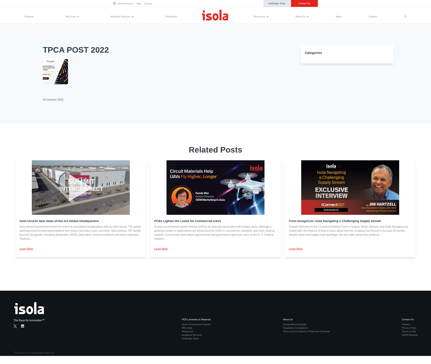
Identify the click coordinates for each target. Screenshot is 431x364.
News (339, 16)
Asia (138, 3)
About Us (300, 16)
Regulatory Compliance (295, 327)
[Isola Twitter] (15, 326)
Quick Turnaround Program (196, 324)
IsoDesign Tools (276, 3)
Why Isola (70, 16)
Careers (373, 16)
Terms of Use (409, 331)
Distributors (171, 16)
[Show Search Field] (405, 15)
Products (29, 16)
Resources (260, 16)
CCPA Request (410, 335)
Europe (148, 3)
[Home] (215, 15)
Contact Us (304, 3)
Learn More (26, 248)
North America (125, 3)
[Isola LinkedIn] (23, 326)
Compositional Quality (294, 324)
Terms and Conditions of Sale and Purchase (306, 331)
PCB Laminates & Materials (196, 319)
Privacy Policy (409, 327)
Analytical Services (120, 16)
